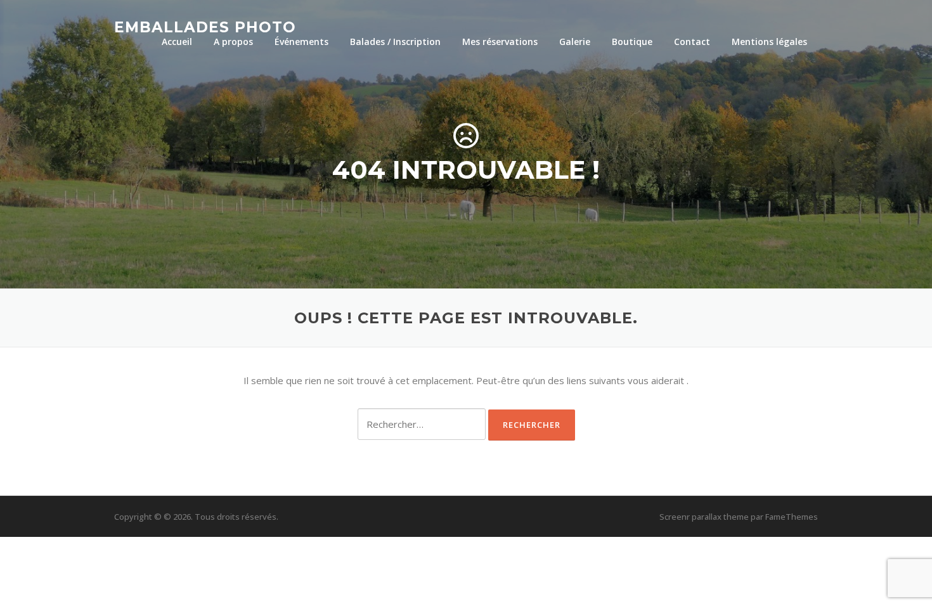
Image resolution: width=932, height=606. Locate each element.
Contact (692, 41)
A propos (233, 41)
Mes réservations (500, 41)
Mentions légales (769, 41)
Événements (301, 41)
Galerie (574, 41)
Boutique (632, 41)
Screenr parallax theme (704, 516)
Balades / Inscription (395, 41)
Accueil (177, 41)
